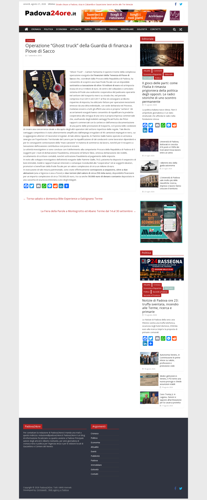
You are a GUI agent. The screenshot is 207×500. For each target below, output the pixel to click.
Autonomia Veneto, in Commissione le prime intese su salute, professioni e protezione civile (170, 360)
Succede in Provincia (152, 295)
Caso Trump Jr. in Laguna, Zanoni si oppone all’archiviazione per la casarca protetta (171, 398)
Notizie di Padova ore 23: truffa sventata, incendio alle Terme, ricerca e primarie (160, 306)
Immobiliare (127, 29)
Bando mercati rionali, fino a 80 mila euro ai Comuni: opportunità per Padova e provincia (96, 4)
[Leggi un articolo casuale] (181, 29)
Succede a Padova (160, 292)
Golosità (142, 29)
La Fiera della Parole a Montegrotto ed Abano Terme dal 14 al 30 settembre (88, 211)
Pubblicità (100, 29)
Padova (113, 29)
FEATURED (148, 78)
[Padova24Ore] (26, 29)
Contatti (155, 29)
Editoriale (168, 74)
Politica (48, 29)
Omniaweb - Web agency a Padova (53, 490)
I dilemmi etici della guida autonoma (168, 164)
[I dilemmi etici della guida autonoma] (149, 161)
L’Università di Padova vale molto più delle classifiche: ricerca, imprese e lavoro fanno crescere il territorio (170, 183)
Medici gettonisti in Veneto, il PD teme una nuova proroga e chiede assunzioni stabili (171, 380)
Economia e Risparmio (153, 74)
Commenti (158, 71)
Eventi (88, 29)
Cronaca (36, 29)
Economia (61, 29)
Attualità (75, 29)
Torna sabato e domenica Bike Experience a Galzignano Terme (63, 198)
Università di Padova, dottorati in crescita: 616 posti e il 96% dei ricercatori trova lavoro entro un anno (170, 147)
